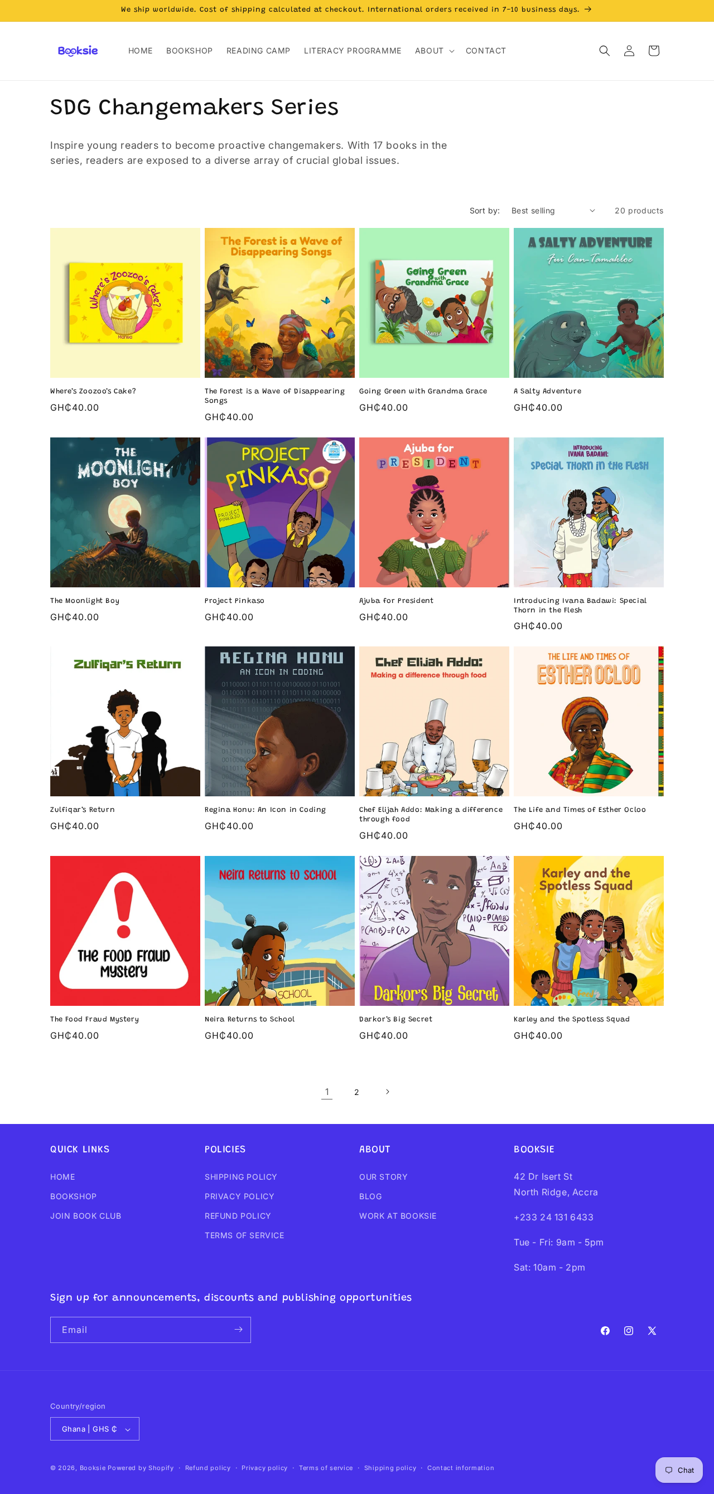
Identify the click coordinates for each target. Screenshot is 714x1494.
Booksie (93, 1468)
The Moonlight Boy (84, 601)
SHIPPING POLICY (241, 1176)
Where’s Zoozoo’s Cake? (93, 391)
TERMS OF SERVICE (244, 1235)
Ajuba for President (396, 601)
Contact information (460, 1468)
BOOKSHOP (73, 1196)
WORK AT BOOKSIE (398, 1215)
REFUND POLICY (238, 1215)
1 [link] (327, 1091)
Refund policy (208, 1468)
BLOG (370, 1196)
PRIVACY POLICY (239, 1196)
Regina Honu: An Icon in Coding (265, 810)
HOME (62, 1176)
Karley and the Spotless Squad (572, 1019)
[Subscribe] (238, 1329)
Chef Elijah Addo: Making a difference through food (431, 814)
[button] (433, 50)
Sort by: (485, 210)
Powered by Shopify (141, 1468)
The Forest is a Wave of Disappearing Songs (275, 396)
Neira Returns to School (250, 1019)
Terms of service (326, 1468)
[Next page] (387, 1091)
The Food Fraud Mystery (94, 1019)
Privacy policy (265, 1468)
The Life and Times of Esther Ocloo (580, 810)
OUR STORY (383, 1176)
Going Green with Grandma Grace (423, 391)
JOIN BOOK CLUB (85, 1215)
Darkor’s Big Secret (395, 1019)
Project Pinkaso (235, 601)
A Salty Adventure (547, 391)
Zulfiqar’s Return (82, 810)
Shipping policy (390, 1468)
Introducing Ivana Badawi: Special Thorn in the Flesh (580, 605)
